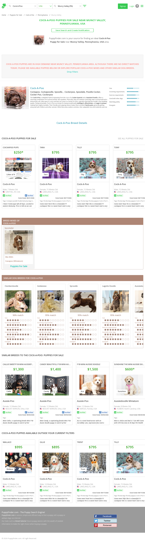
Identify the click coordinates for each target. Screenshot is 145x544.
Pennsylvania (43, 15)
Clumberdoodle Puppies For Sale (18, 315)
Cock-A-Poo (30, 15)
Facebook (107, 516)
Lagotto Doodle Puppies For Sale (116, 315)
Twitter (107, 520)
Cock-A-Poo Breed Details (72, 123)
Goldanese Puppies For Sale (51, 315)
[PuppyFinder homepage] (4, 6)
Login (131, 6)
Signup (123, 6)
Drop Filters (72, 71)
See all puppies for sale (130, 138)
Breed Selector (21, 521)
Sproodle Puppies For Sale (83, 315)
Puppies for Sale (16, 15)
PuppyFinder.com (10, 512)
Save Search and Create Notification (72, 30)
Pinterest (107, 525)
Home (4, 15)
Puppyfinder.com (8, 515)
